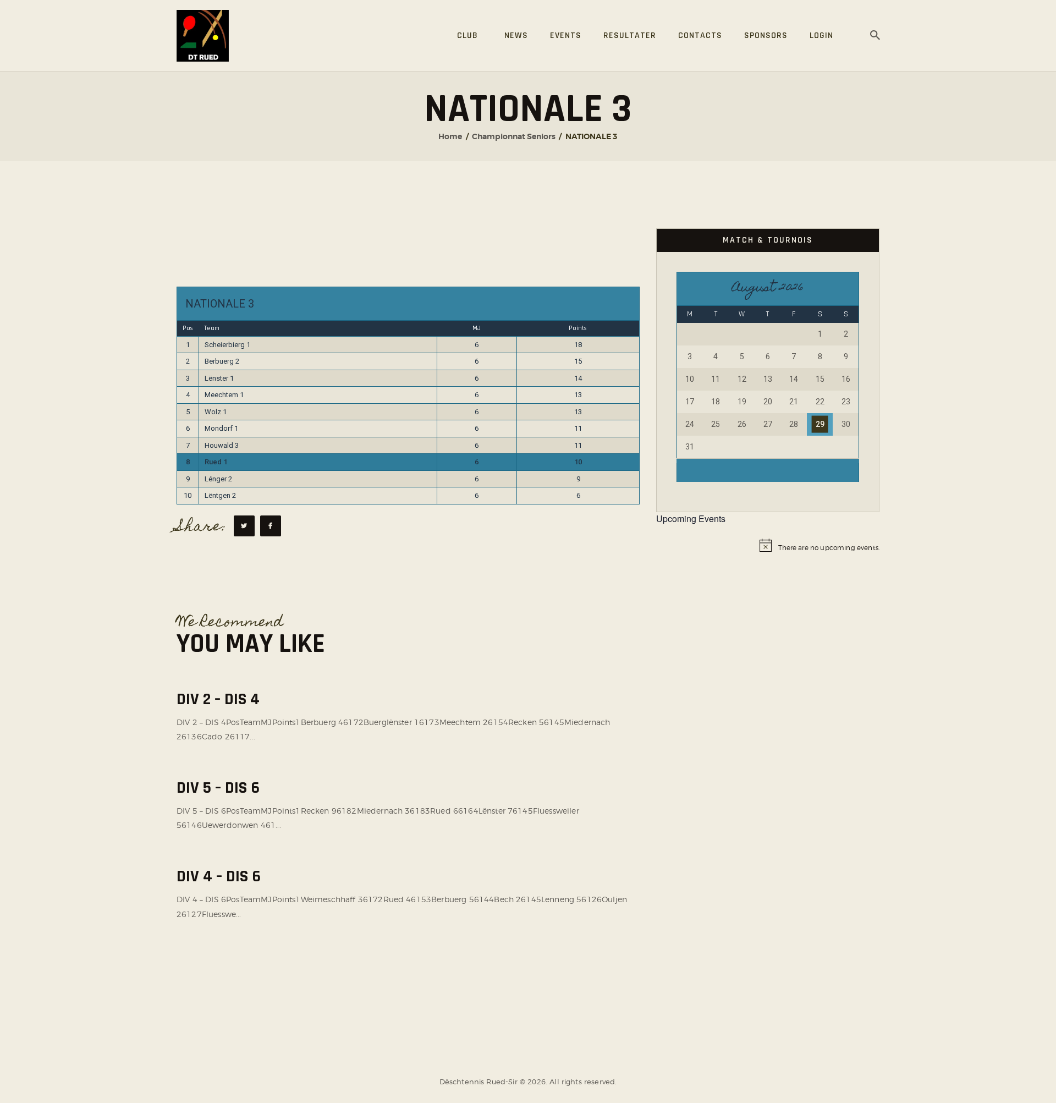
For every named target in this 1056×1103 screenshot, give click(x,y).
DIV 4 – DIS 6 (219, 876)
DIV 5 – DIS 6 (218, 788)
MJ (476, 328)
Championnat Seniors (514, 136)
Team (211, 328)
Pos (188, 328)
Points (578, 328)
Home (450, 136)
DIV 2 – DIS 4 (218, 699)
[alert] (767, 548)
